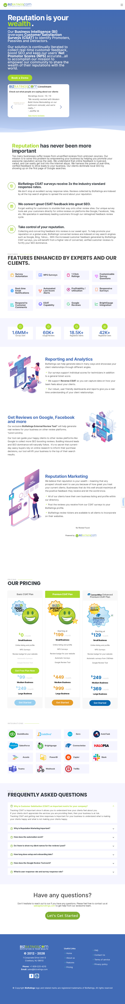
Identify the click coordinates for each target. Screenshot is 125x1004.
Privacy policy (101, 964)
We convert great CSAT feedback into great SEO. (54, 204)
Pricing (69, 967)
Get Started (25, 702)
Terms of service (102, 960)
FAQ (96, 950)
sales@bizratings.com (44, 905)
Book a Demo (19, 77)
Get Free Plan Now (25, 670)
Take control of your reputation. (41, 227)
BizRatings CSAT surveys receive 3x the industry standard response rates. (61, 185)
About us (70, 958)
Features (70, 962)
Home (69, 953)
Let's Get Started (62, 916)
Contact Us (99, 955)
